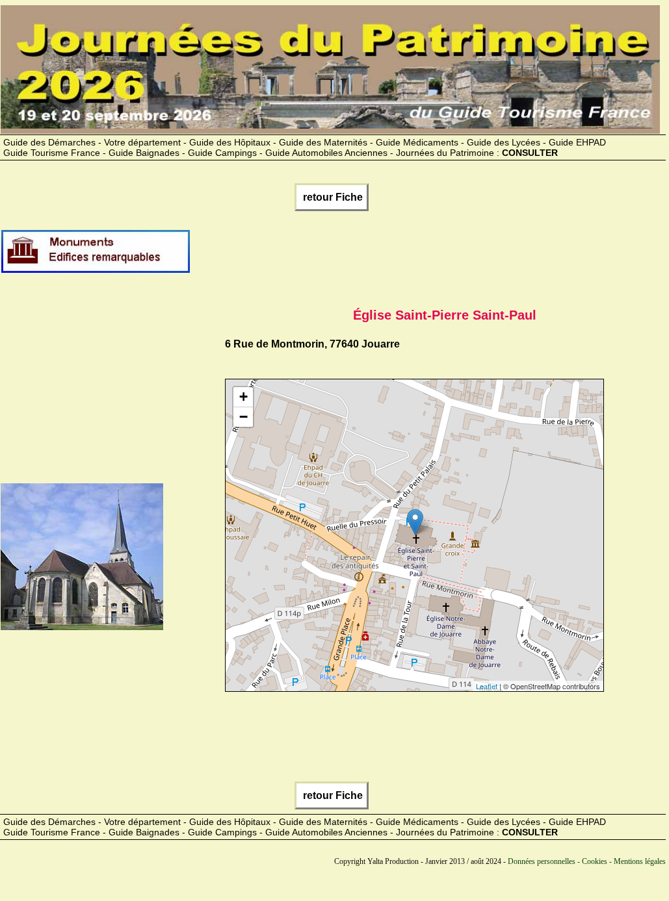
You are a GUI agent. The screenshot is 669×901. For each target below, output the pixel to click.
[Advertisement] (427, 256)
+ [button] (243, 396)
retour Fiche (331, 197)
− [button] (243, 417)
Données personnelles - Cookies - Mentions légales (587, 861)
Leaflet (486, 686)
